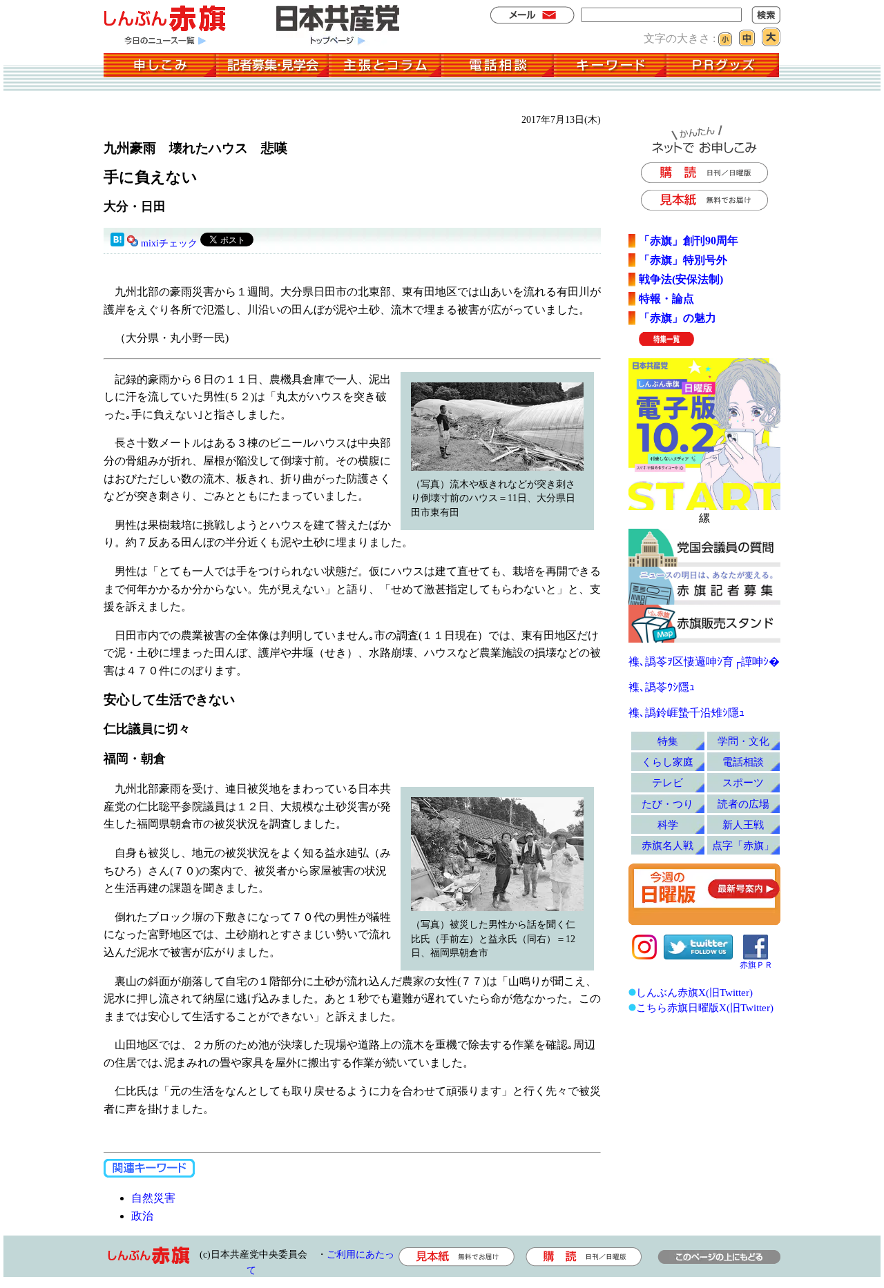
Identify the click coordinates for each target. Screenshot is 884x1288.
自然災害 (153, 1198)
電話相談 (743, 762)
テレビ (667, 782)
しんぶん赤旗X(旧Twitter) (694, 992)
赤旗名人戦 (667, 845)
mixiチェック (169, 243)
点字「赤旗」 (743, 845)
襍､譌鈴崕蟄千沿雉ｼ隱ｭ (686, 713)
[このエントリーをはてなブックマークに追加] (117, 243)
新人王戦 (743, 824)
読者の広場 (743, 804)
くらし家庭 (667, 762)
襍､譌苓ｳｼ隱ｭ (661, 687)
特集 (667, 741)
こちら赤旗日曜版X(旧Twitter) (705, 1007)
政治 (142, 1216)
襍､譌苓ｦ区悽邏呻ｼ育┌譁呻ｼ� (704, 661)
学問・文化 (743, 741)
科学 (667, 824)
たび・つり (667, 804)
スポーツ (743, 782)
